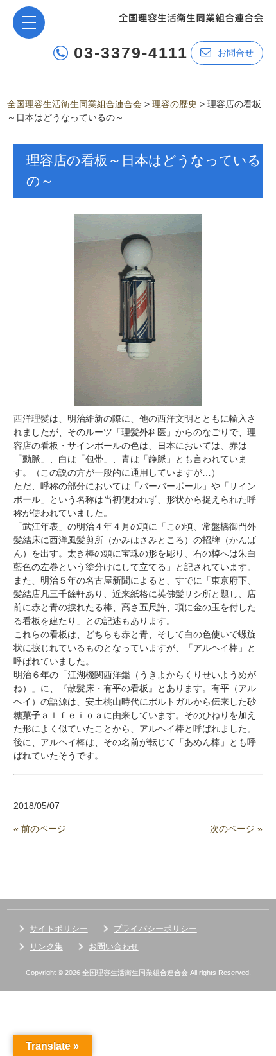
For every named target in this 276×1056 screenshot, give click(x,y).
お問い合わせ (114, 946)
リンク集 (46, 946)
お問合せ (236, 53)
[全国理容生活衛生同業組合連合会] (191, 17)
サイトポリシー (59, 928)
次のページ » (236, 829)
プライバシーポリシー (155, 928)
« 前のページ (39, 829)
